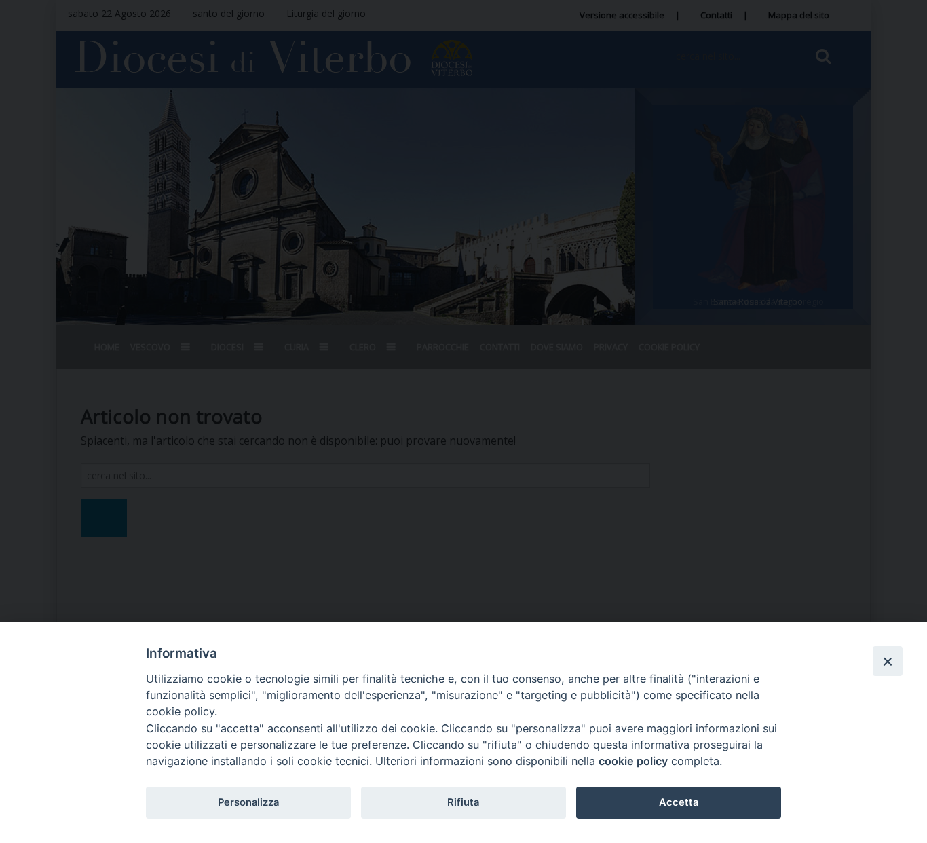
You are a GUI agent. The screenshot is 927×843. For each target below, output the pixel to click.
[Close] (888, 661)
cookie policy (633, 761)
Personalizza (248, 802)
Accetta (678, 802)
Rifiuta (463, 802)
